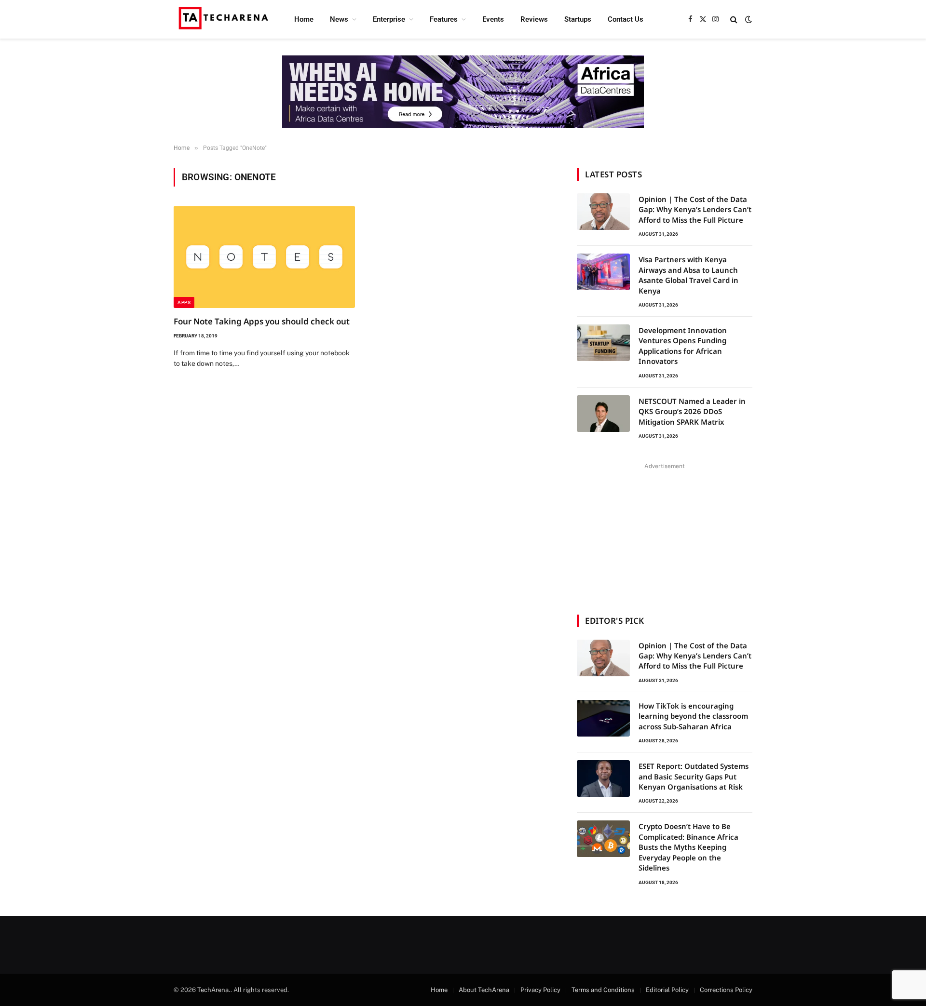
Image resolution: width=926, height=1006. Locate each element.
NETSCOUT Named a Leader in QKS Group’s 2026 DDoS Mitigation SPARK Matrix (692, 411)
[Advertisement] (664, 532)
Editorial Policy (667, 989)
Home (303, 19)
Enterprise (389, 19)
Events (493, 19)
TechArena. (214, 989)
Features (444, 19)
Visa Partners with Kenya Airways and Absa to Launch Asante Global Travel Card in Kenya (688, 275)
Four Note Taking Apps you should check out (262, 321)
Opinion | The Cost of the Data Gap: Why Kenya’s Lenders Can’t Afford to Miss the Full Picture (695, 209)
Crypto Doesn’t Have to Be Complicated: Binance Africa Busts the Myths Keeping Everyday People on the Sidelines (688, 846)
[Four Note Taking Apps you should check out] (264, 257)
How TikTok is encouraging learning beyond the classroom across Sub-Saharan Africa (693, 716)
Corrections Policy (726, 989)
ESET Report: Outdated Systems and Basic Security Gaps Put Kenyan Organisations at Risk (694, 776)
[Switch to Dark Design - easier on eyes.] (747, 19)
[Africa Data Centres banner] (463, 91)
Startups (577, 19)
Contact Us (625, 19)
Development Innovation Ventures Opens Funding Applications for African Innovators (683, 345)
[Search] (733, 19)
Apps (184, 302)
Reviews (534, 19)
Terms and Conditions (603, 989)
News (339, 19)
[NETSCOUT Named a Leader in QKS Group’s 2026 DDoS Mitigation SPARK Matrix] (603, 413)
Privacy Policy (540, 989)
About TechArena (484, 989)
